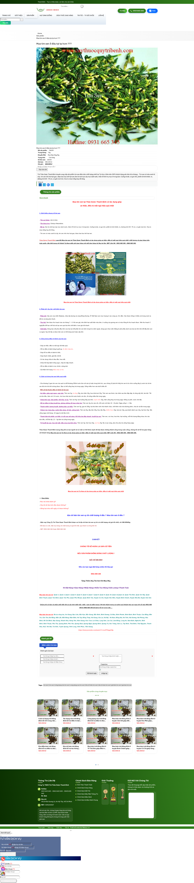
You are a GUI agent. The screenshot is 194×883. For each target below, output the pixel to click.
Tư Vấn (122, 11)
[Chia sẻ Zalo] (48, 184)
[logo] (48, 11)
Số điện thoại (7, 847)
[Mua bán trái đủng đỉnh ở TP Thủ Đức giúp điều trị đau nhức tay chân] (86, 735)
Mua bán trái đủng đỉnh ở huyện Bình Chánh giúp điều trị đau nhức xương (110, 747)
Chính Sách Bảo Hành (84, 797)
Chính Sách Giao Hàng (84, 788)
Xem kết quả (5, 833)
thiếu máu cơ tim (58, 369)
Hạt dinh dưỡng (46, 15)
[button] (67, 19)
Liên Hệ (101, 15)
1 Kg (49, 152)
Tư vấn (5, 23)
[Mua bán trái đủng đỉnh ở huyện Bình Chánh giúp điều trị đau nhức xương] (110, 735)
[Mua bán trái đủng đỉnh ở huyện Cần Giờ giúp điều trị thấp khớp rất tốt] (110, 708)
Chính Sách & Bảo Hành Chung (87, 800)
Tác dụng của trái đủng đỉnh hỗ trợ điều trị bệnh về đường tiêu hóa (61, 720)
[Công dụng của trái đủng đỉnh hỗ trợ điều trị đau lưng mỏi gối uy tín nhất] (86, 708)
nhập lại (104, 673)
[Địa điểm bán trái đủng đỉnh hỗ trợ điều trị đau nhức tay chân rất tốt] (37, 735)
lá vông (75, 393)
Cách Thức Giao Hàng (64, 15)
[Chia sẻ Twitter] (44, 184)
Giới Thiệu (18, 15)
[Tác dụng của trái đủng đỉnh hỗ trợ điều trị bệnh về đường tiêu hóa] (61, 708)
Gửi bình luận (92, 673)
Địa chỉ (2, 850)
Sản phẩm (30, 15)
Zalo (154, 11)
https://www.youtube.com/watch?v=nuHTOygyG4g (95, 630)
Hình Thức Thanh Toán (84, 785)
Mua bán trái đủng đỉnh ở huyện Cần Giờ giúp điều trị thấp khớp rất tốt (110, 720)
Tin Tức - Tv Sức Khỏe (85, 15)
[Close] (71, 830)
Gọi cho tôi (42, 169)
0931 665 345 (138, 11)
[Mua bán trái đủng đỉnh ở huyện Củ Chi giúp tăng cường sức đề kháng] (135, 735)
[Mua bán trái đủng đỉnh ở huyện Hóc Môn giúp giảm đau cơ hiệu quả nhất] (135, 708)
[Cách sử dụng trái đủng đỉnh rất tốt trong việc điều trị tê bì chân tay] (37, 708)
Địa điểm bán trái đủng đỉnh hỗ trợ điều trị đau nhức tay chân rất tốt (36, 747)
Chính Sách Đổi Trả (83, 791)
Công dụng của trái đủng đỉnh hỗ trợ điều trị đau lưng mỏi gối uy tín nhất (86, 720)
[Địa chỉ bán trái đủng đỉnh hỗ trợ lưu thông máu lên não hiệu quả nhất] (61, 735)
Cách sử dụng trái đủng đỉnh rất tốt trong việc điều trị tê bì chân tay (36, 720)
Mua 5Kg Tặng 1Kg (53, 155)
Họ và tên (6, 844)
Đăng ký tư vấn (8, 854)
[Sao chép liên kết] (52, 184)
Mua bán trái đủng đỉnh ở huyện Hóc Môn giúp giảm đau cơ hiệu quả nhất (135, 720)
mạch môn (97, 399)
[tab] (50, 192)
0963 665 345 (57, 791)
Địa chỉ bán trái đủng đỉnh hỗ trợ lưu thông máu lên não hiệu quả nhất (60, 747)
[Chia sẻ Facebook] (40, 184)
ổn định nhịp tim (68, 349)
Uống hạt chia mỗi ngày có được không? (54, 508)
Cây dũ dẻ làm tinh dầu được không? (53, 505)
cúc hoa (97, 423)
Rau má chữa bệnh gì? (48, 501)
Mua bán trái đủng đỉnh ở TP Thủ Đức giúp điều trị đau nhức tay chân (86, 747)
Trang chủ (6, 15)
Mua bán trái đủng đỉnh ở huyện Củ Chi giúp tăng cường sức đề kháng (135, 747)
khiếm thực (109, 410)
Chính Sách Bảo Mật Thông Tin (87, 794)
